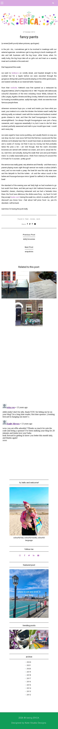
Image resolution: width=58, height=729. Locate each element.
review (32, 219)
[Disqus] (29, 366)
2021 (29, 665)
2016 (29, 682)
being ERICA (33, 718)
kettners (15, 73)
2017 (29, 678)
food (26, 219)
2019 (29, 672)
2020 (29, 669)
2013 (29, 691)
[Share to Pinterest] (32, 224)
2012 (29, 695)
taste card (15, 197)
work (38, 219)
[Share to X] (30, 224)
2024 (29, 662)
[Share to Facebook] (27, 224)
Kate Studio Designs (35, 723)
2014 (29, 688)
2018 (29, 675)
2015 (29, 685)
